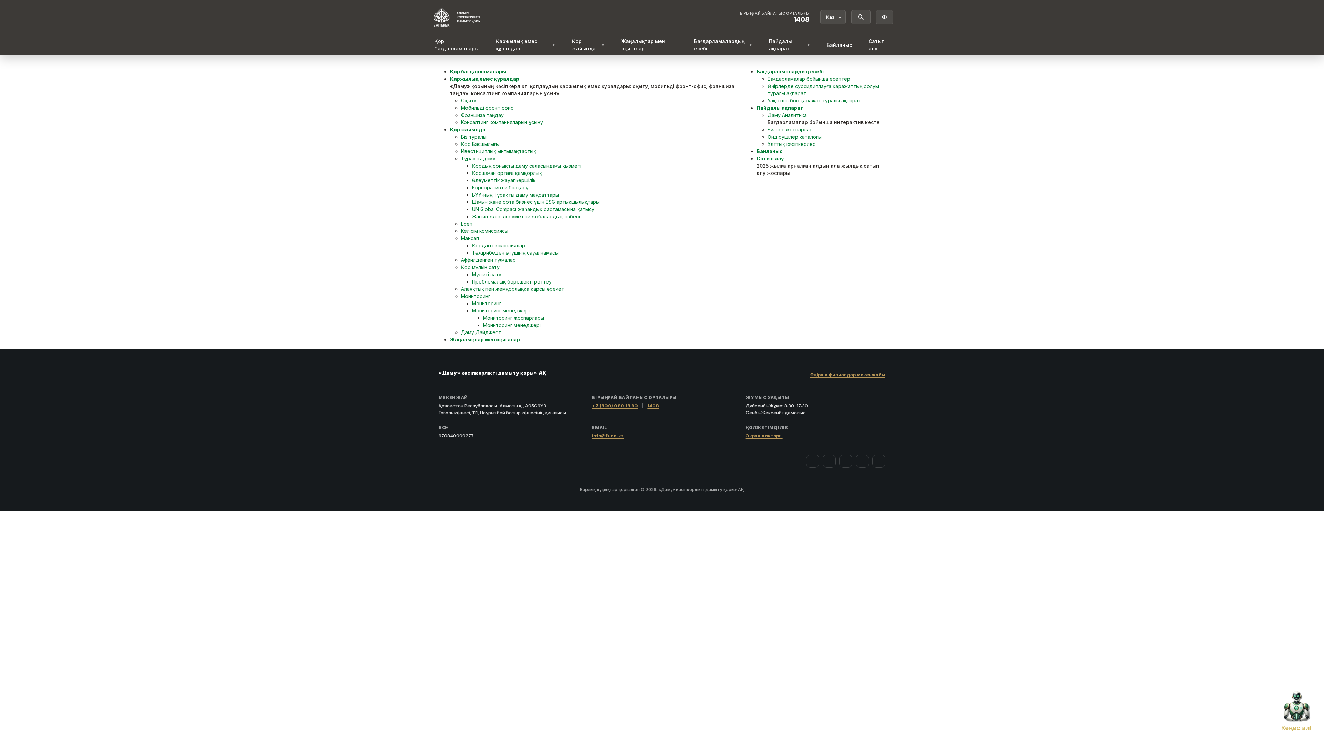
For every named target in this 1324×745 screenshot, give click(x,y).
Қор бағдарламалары (456, 44)
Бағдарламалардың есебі (723, 44)
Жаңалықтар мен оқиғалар (643, 44)
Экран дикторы (764, 435)
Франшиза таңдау (482, 115)
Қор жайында (588, 44)
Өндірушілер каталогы (795, 137)
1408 (653, 405)
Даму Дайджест (481, 332)
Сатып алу (877, 44)
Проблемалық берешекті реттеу (512, 282)
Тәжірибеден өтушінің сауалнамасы (515, 253)
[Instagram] (829, 461)
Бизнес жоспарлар (790, 129)
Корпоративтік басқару (500, 187)
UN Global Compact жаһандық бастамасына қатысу (533, 209)
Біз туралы (474, 137)
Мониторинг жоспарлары (513, 318)
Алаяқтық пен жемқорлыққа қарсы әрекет (512, 289)
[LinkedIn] (878, 461)
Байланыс (839, 45)
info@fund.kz (608, 435)
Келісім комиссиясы (484, 231)
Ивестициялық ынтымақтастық (498, 151)
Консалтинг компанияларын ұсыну (502, 122)
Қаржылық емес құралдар (525, 44)
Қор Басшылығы (480, 144)
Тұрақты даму (478, 158)
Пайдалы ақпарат (789, 44)
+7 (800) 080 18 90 (615, 405)
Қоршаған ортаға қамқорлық (507, 173)
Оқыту (469, 100)
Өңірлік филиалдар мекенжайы (847, 374)
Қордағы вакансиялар (498, 245)
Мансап (470, 238)
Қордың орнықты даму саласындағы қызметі (526, 166)
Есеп (466, 224)
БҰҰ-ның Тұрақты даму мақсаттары (515, 195)
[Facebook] (812, 461)
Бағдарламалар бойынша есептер (809, 79)
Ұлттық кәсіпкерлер (792, 144)
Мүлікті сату (486, 274)
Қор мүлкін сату (480, 267)
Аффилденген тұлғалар (488, 260)
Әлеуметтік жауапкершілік (503, 180)
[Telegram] (862, 461)
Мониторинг (475, 296)
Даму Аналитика (787, 115)
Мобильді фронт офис (487, 108)
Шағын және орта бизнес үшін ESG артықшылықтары (536, 202)
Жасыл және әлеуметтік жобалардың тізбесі (526, 216)
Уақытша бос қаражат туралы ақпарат (814, 100)
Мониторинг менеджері (501, 311)
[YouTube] (845, 461)
